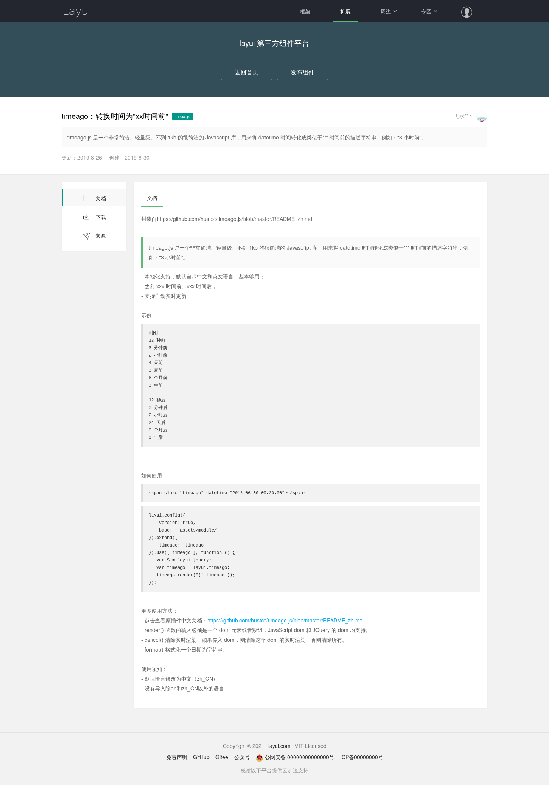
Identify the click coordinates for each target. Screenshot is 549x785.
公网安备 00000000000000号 (299, 757)
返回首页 (246, 72)
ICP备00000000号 (361, 757)
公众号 (242, 757)
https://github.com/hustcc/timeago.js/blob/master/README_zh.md (285, 620)
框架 (305, 11)
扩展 (345, 11)
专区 (426, 11)
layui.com (279, 745)
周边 (386, 11)
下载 (100, 217)
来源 (100, 235)
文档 (100, 198)
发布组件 (302, 72)
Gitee (221, 757)
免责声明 (176, 757)
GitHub (201, 757)
